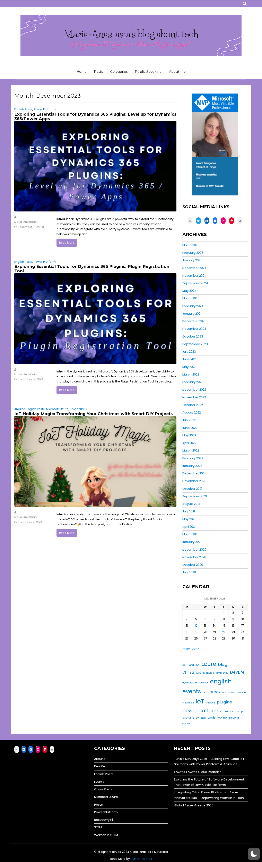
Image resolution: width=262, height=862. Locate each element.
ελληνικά (186, 723)
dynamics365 (190, 682)
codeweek (208, 672)
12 (196, 626)
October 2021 (192, 488)
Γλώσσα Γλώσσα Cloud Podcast (197, 772)
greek (215, 692)
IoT (200, 701)
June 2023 (190, 359)
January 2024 (192, 313)
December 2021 (194, 473)
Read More (66, 242)
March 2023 (190, 374)
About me (177, 72)
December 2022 (194, 389)
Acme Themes (141, 859)
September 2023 (195, 344)
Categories (119, 72)
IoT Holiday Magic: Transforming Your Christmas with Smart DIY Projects (93, 413)
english (221, 681)
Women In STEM (106, 835)
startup (239, 711)
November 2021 (193, 481)
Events (99, 781)
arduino (194, 665)
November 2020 (194, 557)
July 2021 (188, 511)
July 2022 (189, 420)
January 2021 (191, 542)
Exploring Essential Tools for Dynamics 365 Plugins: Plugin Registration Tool (91, 268)
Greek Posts (103, 789)
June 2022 (189, 428)
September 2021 (194, 496)
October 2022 (192, 405)
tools (212, 717)
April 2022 (189, 443)
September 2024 (195, 283)
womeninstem (228, 718)
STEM (196, 718)
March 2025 (191, 245)
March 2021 (190, 534)
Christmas (191, 672)
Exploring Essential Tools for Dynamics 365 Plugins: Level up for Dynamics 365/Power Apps (95, 116)
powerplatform (200, 710)
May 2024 (189, 290)
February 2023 (192, 382)
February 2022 (192, 458)
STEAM (186, 718)
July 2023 (189, 351)
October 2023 (192, 336)
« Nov (186, 649)
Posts (98, 72)
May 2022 (189, 435)
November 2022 (194, 397)
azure (208, 664)
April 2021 (189, 526)
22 (224, 632)
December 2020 (194, 549)
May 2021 (188, 519)
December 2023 (194, 321)
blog (222, 664)
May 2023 (189, 367)
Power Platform (45, 109)
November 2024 (194, 275)
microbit (210, 702)
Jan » (195, 649)
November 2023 (194, 328)
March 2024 (191, 298)
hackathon (228, 692)
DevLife (237, 672)
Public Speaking (148, 72)
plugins (224, 702)
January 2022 (192, 466)
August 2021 (191, 504)
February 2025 (192, 252)
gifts (205, 692)
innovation (188, 702)
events (191, 691)
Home (82, 72)
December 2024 (194, 268)
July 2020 (189, 572)
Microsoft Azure (57, 409)
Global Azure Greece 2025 (193, 805)
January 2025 (192, 260)
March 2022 (190, 450)
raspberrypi (226, 711)
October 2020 (192, 564)
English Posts (23, 109)
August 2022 (191, 412)
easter (203, 682)
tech (203, 717)
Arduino (19, 409)
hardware (241, 692)
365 (184, 665)
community (222, 672)
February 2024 (192, 306)
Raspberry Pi (78, 409)
